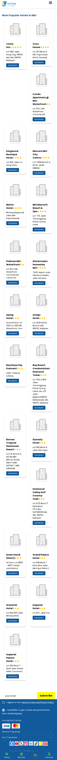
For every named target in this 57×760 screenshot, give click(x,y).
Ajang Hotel (9, 316)
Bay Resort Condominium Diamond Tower (41, 370)
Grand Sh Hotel (11, 606)
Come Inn (9, 45)
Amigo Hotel (37, 316)
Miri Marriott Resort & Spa (40, 208)
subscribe (46, 695)
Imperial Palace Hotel (11, 658)
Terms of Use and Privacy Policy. (37, 702)
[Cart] (35, 755)
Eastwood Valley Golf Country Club (39, 493)
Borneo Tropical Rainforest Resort (12, 444)
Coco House (36, 45)
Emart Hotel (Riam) (13, 556)
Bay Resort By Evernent (14, 367)
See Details (12, 65)
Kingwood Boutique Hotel (12, 154)
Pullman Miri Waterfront (13, 263)
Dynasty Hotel (38, 441)
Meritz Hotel (10, 206)
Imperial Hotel (38, 606)
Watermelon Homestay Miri (40, 264)
